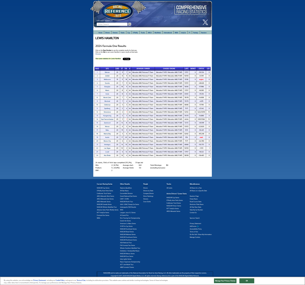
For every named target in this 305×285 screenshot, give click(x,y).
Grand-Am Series (125, 221)
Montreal (107, 101)
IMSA (176, 33)
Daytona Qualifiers (126, 188)
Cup (128, 33)
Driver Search (105, 21)
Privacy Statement (195, 223)
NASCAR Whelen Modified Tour (107, 207)
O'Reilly (135, 33)
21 (97, 144)
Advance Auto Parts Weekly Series (107, 210)
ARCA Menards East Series (105, 199)
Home (100, 33)
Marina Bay (107, 134)
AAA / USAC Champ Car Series (129, 204)
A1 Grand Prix (124, 215)
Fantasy (195, 33)
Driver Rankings (148, 196)
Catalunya (107, 105)
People (145, 184)
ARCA (150, 33)
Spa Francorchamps (107, 119)
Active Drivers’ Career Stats (177, 194)
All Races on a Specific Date (198, 191)
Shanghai (107, 87)
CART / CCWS (124, 199)
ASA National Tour (126, 243)
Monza (107, 126)
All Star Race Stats (195, 207)
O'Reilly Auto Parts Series (105, 191)
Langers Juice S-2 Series (128, 212)
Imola (107, 94)
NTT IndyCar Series (103, 212)
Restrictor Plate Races (196, 204)
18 (97, 134)
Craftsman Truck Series (104, 193)
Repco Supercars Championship (130, 262)
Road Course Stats (195, 201)
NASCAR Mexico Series (127, 253)
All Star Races (124, 191)
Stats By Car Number (196, 210)
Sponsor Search (195, 218)
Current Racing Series (104, 184)
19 (97, 137)
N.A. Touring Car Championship (130, 218)
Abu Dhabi (107, 155)
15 (97, 123)
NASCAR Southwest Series (128, 237)
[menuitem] (201, 226)
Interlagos (107, 144)
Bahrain (107, 72)
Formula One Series (103, 215)
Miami (107, 90)
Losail (107, 152)
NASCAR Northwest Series (128, 240)
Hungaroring (107, 116)
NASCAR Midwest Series (128, 234)
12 (97, 112)
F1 (189, 33)
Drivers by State (148, 191)
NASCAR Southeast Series (128, 229)
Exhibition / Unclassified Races (129, 251)
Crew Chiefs (147, 201)
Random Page (194, 196)
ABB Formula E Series (127, 267)
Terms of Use (194, 232)
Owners (115, 33)
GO (130, 24)
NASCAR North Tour (126, 201)
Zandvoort (107, 123)
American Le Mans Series (128, 223)
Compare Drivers (148, 193)
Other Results (125, 184)
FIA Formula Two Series (127, 245)
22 (97, 148)
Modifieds (158, 33)
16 (97, 126)
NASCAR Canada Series (104, 204)
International (168, 33)
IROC (121, 210)
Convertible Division (126, 193)
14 (97, 119)
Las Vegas (107, 148)
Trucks (143, 33)
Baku (107, 130)
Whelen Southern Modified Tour (130, 248)
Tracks (123, 33)
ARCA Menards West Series (105, 196)
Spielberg (107, 108)
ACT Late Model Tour (126, 264)
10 (97, 105)
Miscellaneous (195, 184)
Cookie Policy (60, 280)
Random (203, 33)
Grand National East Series (128, 196)
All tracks (169, 188)
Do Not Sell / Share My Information (201, 234)
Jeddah (107, 76)
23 (97, 152)
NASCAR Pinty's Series (174, 206)
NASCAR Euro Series (126, 256)
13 (97, 116)
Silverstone (107, 112)
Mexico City (107, 141)
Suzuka (107, 83)
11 (97, 108)
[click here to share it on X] (206, 22)
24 (97, 155)
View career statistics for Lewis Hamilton (108, 58)
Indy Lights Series (125, 259)
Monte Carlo (107, 97)
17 (97, 130)
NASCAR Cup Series (103, 188)
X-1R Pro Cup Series (126, 226)
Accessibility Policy (196, 229)
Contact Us (193, 212)
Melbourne (107, 79)
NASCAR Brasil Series (127, 232)
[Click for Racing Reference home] (152, 14)
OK (247, 281)
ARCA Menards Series (104, 201)
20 (97, 141)
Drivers (107, 33)
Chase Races (194, 199)
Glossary (98, 54)
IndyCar (183, 33)
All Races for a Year (196, 188)
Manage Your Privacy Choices (225, 281)
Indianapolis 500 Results (128, 207)
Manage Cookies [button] (195, 237)
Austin (107, 137)
